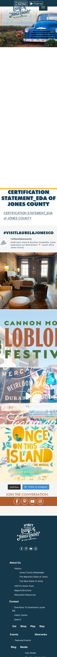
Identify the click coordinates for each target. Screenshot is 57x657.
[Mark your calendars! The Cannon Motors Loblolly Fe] (28, 338)
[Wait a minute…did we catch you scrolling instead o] (28, 280)
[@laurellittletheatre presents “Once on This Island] (28, 453)
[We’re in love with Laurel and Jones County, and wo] (28, 395)
